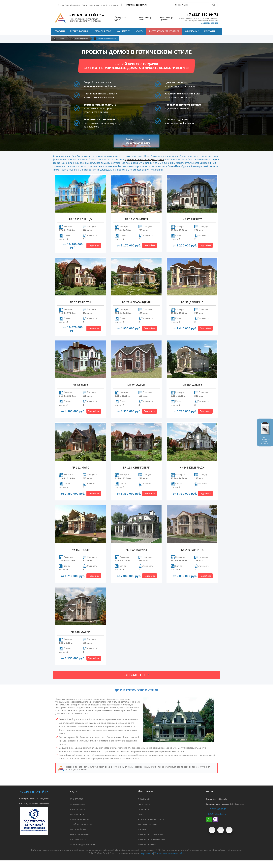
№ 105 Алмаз (192, 385)
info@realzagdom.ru (136, 4)
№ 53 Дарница (192, 302)
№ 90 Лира (80, 385)
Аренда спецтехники (79, 834)
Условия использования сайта (169, 853)
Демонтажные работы (79, 819)
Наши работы (144, 804)
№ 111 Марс (80, 467)
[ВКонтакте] (220, 830)
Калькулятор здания (147, 844)
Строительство (103, 31)
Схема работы (144, 809)
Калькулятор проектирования (151, 839)
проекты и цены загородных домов (144, 159)
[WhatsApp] (209, 821)
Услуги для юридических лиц (151, 819)
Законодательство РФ (147, 824)
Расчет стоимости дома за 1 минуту (265, 440)
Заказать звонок (209, 22)
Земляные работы (77, 814)
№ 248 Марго (80, 632)
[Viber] (215, 821)
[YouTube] (212, 830)
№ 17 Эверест (192, 219)
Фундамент (123, 31)
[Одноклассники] (229, 830)
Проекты (59, 31)
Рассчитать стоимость (138, 141)
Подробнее (93, 245)
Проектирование (79, 31)
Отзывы (141, 814)
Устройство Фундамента (81, 824)
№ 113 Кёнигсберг (136, 467)
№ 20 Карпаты (80, 302)
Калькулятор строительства (150, 834)
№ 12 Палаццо (80, 219)
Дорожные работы (78, 839)
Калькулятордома (145, 18)
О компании (192, 31)
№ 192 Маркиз (136, 550)
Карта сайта (147, 853)
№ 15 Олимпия (136, 219)
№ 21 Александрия (136, 302)
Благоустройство (78, 829)
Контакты (209, 31)
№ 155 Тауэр (81, 550)
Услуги (139, 31)
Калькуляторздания (120, 18)
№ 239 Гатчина (192, 550)
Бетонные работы (77, 809)
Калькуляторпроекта (166, 18)
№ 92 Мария (136, 385)
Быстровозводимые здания (164, 31)
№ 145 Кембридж (192, 467)
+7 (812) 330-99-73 (202, 14)
